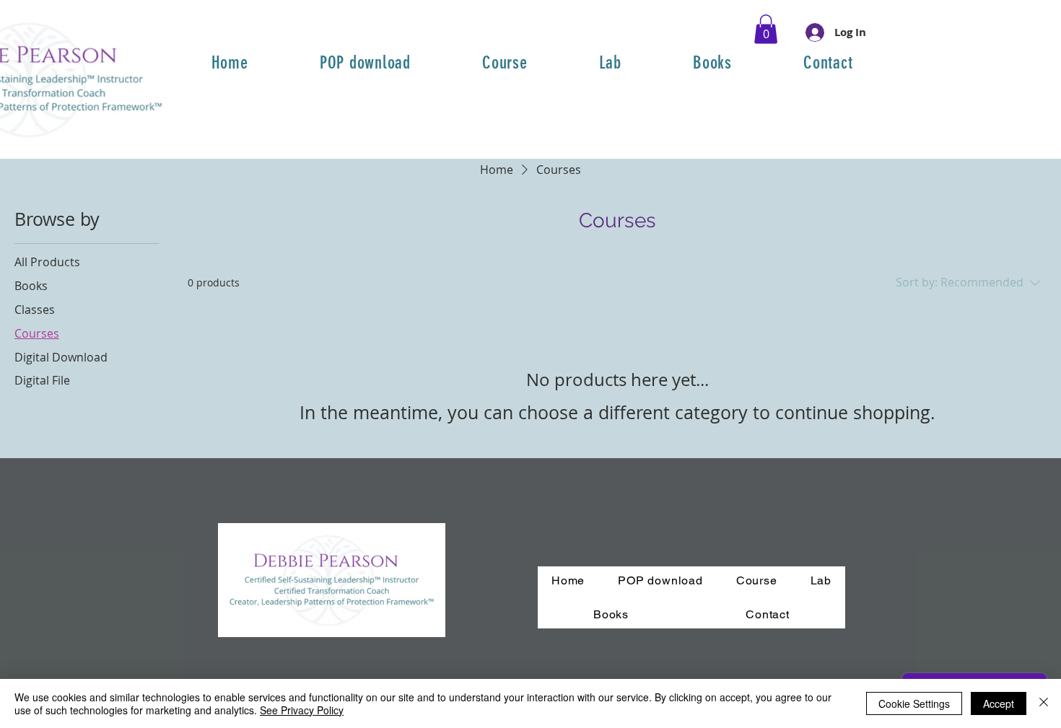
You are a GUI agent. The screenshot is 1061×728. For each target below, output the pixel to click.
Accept (998, 703)
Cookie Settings (914, 703)
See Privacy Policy (302, 710)
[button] (766, 29)
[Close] (1043, 703)
